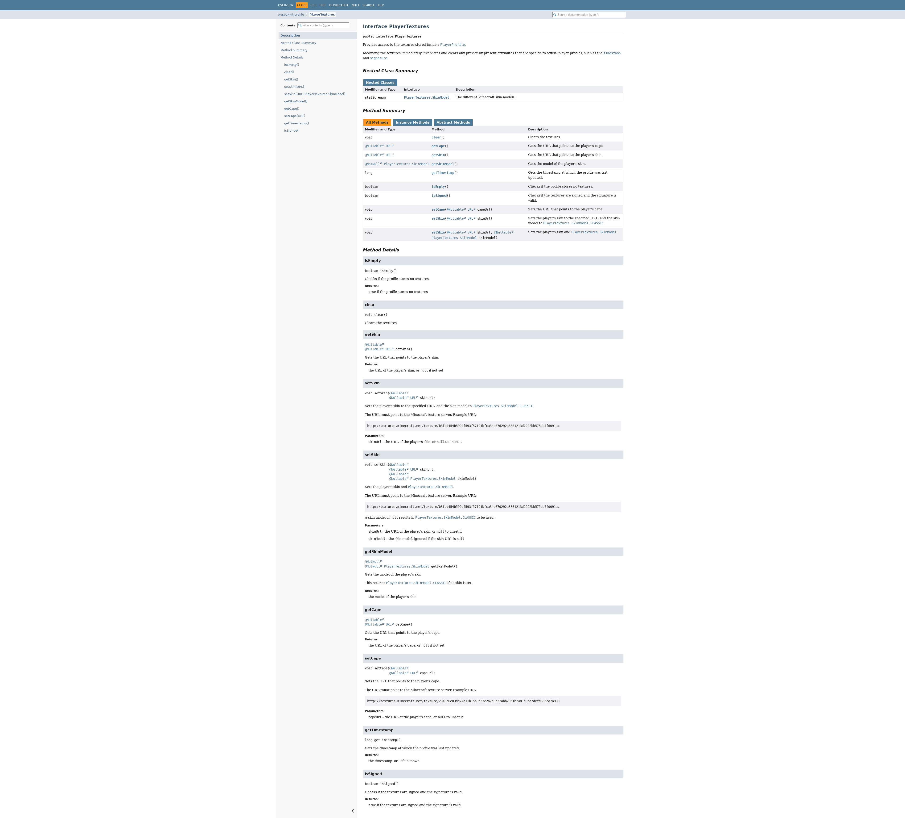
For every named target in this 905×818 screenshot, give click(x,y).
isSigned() (292, 130)
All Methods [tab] (377, 122)
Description (290, 35)
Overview (285, 5)
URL (388, 146)
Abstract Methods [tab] (453, 122)
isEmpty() (291, 65)
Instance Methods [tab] (412, 122)
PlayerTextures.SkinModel (426, 97)
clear (436, 137)
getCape (438, 146)
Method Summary (294, 50)
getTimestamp (443, 173)
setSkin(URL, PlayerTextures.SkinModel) (314, 94)
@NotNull (372, 164)
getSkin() (291, 79)
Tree (322, 5)
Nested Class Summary (298, 43)
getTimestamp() (296, 123)
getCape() (291, 108)
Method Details (292, 57)
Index (355, 5)
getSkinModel (443, 164)
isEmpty (438, 186)
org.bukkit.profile (291, 14)
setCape (438, 209)
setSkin (438, 218)
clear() (289, 72)
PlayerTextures (322, 14)
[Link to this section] (421, 70)
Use (313, 5)
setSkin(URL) (294, 86)
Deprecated (338, 5)
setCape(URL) (294, 116)
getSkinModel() (295, 101)
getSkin (438, 155)
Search (368, 5)
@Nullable (373, 146)
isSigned (439, 195)
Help (380, 5)
